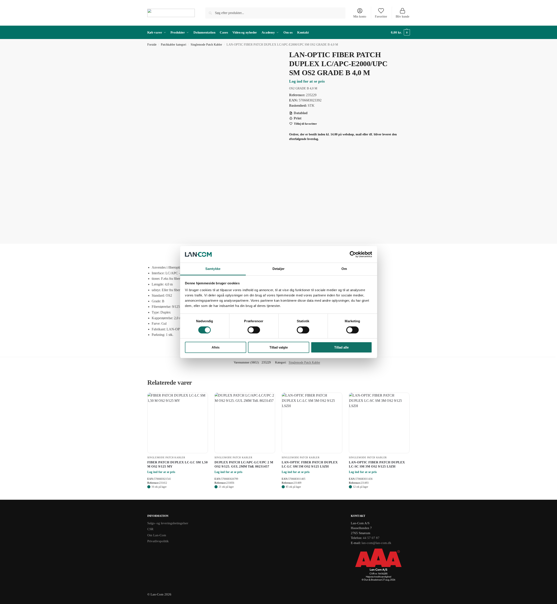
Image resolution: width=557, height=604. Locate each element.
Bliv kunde (402, 16)
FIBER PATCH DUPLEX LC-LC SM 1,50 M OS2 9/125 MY (177, 464)
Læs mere (177, 495)
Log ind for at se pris (307, 81)
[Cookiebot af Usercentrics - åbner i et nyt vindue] (353, 254)
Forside (151, 44)
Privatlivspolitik (158, 541)
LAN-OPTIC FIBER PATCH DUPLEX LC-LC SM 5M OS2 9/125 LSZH (310, 464)
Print (297, 118)
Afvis (216, 347)
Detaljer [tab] (278, 269)
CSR (150, 529)
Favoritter (381, 16)
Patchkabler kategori (173, 44)
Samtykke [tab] (212, 269)
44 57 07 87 (371, 538)
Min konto (359, 16)
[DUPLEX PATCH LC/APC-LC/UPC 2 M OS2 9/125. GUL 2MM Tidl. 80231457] (245, 423)
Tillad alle (341, 347)
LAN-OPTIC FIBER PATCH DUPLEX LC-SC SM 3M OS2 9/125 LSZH (377, 464)
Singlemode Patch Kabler (206, 44)
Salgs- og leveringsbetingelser (167, 523)
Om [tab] (344, 269)
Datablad (300, 113)
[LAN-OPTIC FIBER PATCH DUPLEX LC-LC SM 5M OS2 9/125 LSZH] (312, 423)
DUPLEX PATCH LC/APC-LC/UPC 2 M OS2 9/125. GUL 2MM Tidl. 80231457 (243, 464)
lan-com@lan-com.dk (376, 543)
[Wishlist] (201, 399)
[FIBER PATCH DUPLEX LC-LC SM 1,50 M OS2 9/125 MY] (178, 423)
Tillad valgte (278, 347)
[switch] (254, 329)
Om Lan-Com (156, 535)
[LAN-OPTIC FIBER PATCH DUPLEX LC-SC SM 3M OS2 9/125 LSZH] (379, 423)
